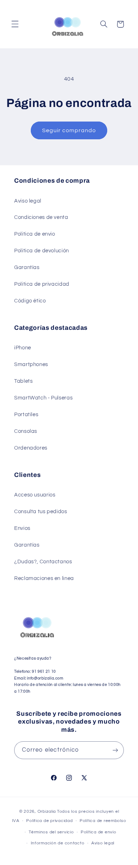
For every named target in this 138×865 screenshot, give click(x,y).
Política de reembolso (103, 821)
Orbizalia (47, 811)
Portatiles (26, 414)
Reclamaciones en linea (44, 578)
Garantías (27, 267)
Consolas (25, 431)
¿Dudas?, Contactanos (43, 561)
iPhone (22, 347)
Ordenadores (30, 448)
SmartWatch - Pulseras (43, 398)
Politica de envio (34, 234)
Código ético (30, 300)
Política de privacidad (49, 821)
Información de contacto (58, 843)
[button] (15, 24)
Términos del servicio (51, 832)
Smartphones (31, 364)
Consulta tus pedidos (40, 511)
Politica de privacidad (41, 284)
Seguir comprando (69, 130)
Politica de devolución (41, 250)
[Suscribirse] (115, 750)
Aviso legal (27, 201)
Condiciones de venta (41, 217)
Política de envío (98, 832)
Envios (22, 528)
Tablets (23, 381)
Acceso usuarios (34, 495)
